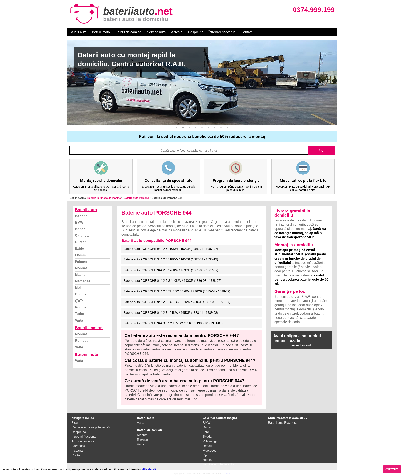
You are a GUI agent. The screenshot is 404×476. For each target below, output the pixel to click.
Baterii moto (101, 32)
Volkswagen (211, 441)
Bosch (80, 229)
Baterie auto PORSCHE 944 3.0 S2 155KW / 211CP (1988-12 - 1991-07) (173, 323)
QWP (79, 301)
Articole (176, 32)
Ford (206, 432)
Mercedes (82, 281)
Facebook (78, 446)
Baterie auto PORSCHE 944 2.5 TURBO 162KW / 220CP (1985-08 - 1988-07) (176, 291)
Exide (79, 248)
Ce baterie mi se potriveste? (91, 427)
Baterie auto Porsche (136, 198)
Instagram (78, 450)
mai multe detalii (301, 345)
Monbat (81, 268)
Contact (246, 32)
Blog (75, 422)
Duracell (81, 242)
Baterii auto (77, 32)
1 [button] (177, 128)
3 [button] (189, 128)
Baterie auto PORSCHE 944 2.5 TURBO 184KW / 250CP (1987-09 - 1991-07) (176, 302)
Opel (206, 455)
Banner (81, 216)
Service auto (156, 32)
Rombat (81, 307)
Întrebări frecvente (222, 32)
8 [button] (221, 128)
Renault (208, 446)
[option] (202, 82)
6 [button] (208, 128)
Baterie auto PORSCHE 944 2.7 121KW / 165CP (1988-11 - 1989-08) (170, 312)
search (321, 150)
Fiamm (80, 255)
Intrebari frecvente (84, 436)
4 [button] (196, 128)
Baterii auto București (282, 422)
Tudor (79, 314)
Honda (207, 459)
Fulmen (81, 261)
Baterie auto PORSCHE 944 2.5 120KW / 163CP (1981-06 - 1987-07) (170, 270)
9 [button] (227, 128)
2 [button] (183, 128)
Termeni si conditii (84, 441)
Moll (78, 288)
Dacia (207, 427)
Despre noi (196, 32)
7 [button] (215, 128)
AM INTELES (391, 469)
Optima (80, 294)
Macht (80, 274)
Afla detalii (149, 469)
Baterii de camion (128, 32)
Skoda (207, 436)
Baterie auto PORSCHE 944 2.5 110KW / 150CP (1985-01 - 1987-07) (170, 249)
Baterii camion (89, 328)
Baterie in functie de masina (104, 198)
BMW (79, 222)
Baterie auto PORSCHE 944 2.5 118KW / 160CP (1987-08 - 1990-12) (170, 259)
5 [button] (202, 128)
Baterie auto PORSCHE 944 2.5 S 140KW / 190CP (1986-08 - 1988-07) (172, 280)
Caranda (82, 235)
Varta (79, 320)
